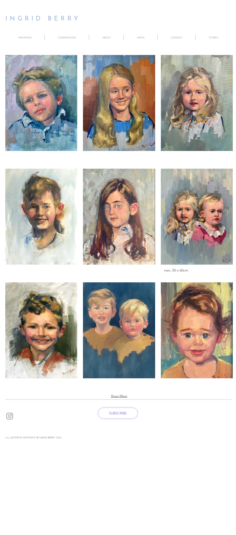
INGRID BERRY (43, 19)
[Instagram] (9, 415)
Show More (119, 396)
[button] (24, 37)
